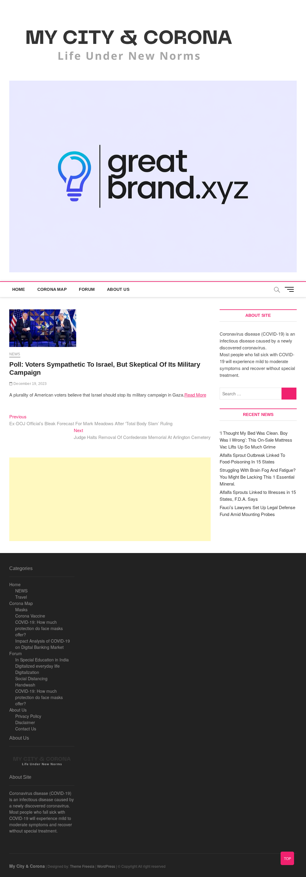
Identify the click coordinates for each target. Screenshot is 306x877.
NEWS (21, 591)
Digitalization (27, 672)
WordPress (106, 866)
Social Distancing (31, 678)
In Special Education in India (42, 660)
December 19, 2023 (30, 384)
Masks (21, 609)
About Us (118, 289)
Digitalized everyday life (37, 666)
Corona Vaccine (30, 616)
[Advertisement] (110, 499)
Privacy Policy (28, 716)
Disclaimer (25, 722)
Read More (195, 394)
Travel (21, 597)
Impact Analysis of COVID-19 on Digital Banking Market (42, 644)
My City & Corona (27, 866)
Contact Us (25, 729)
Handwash (25, 685)
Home (18, 289)
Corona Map (52, 289)
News (14, 354)
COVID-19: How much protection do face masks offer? (39, 628)
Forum (87, 289)
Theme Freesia (82, 866)
